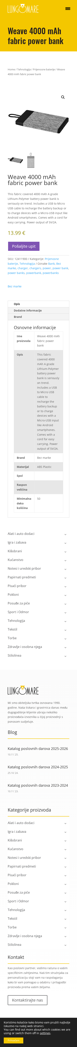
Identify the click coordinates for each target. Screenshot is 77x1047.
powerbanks (51, 273)
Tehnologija (24, 69)
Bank (51, 263)
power (47, 268)
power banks (16, 273)
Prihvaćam (13, 1040)
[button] (63, 97)
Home (11, 69)
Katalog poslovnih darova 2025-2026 (38, 748)
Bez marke (15, 286)
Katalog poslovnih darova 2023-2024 (38, 785)
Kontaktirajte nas (27, 1000)
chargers (35, 268)
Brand (18, 317)
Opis (17, 304)
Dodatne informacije (28, 310)
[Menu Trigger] (67, 8)
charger (23, 268)
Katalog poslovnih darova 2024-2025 (38, 767)
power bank (60, 268)
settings (45, 1033)
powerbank (33, 273)
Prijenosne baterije (44, 69)
